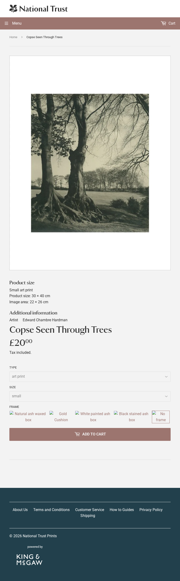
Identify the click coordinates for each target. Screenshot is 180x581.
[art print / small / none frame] (161, 417)
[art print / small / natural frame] (28, 417)
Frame (14, 407)
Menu (16, 23)
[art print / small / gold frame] (61, 417)
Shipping (87, 515)
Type (13, 367)
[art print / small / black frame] (132, 417)
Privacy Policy (151, 510)
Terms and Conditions (51, 510)
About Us (20, 510)
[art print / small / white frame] (93, 417)
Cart (171, 23)
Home (13, 37)
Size (12, 387)
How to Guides (122, 510)
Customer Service (89, 510)
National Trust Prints (40, 536)
